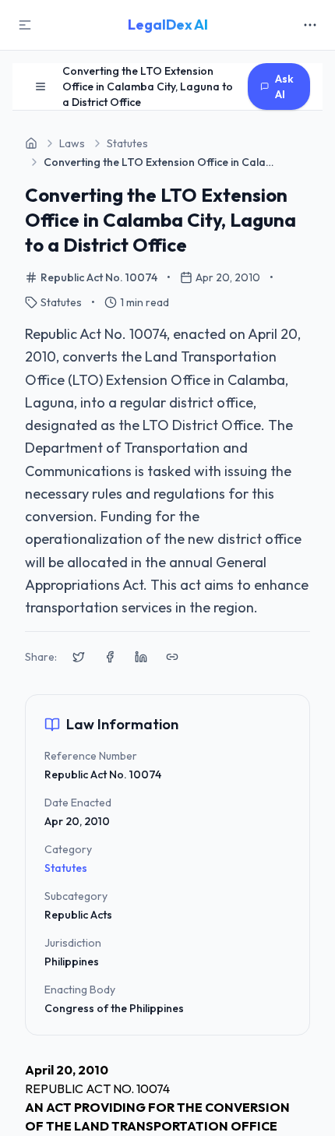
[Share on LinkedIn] (141, 656)
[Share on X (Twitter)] (78, 656)
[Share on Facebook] (109, 656)
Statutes (65, 868)
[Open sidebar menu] (40, 86)
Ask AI (284, 86)
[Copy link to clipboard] (172, 656)
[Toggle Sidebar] (25, 25)
